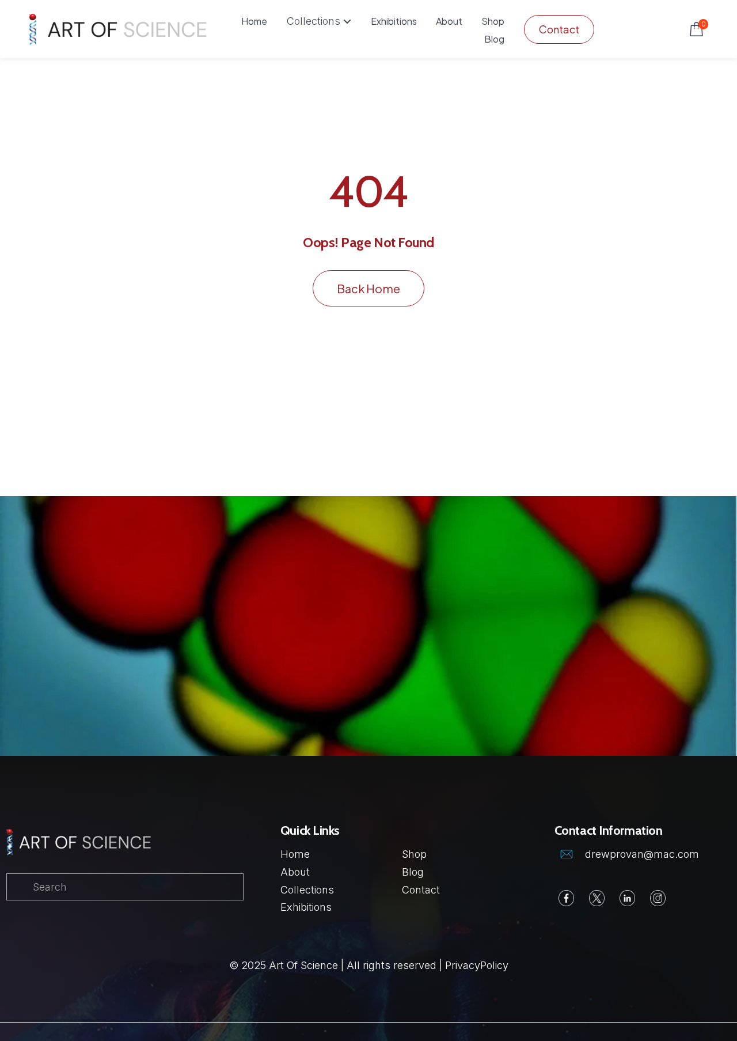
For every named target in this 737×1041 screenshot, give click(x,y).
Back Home (368, 288)
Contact (559, 29)
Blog (494, 39)
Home (254, 21)
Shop (492, 21)
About (449, 21)
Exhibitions (394, 21)
